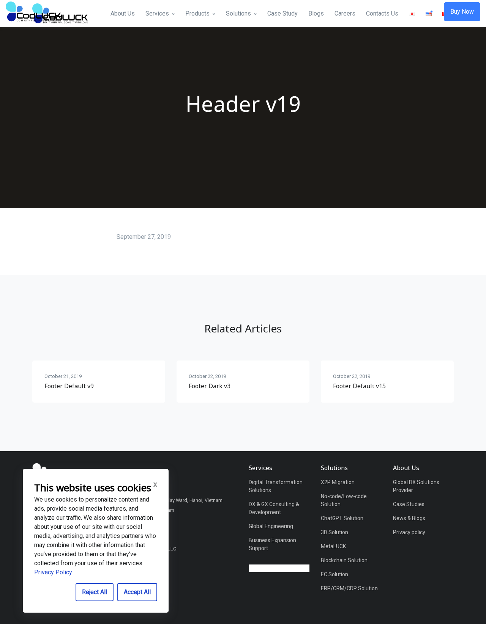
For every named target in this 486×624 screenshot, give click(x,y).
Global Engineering (271, 526)
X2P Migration (338, 482)
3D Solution (334, 532)
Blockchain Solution (344, 560)
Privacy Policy (53, 572)
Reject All (94, 592)
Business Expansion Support (272, 544)
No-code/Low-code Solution (344, 500)
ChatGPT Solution (342, 518)
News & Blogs (409, 518)
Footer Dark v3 (209, 386)
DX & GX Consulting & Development (274, 508)
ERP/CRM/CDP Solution (349, 588)
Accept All (137, 592)
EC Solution (334, 574)
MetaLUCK (333, 546)
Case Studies (408, 504)
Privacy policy (409, 532)
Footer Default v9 (69, 386)
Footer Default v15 (359, 386)
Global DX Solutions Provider (416, 486)
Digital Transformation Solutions (276, 486)
